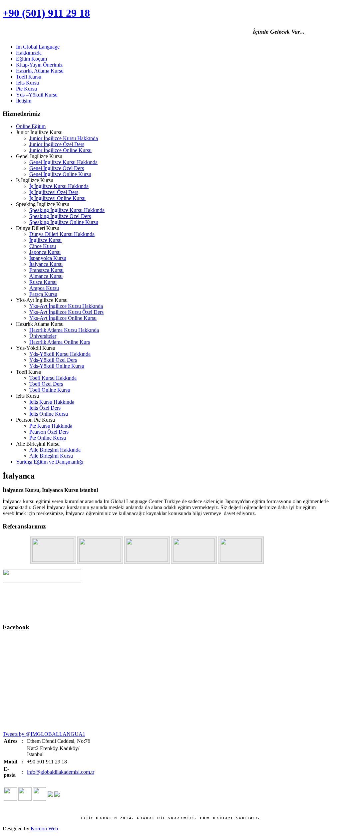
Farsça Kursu (43, 294)
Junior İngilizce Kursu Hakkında (63, 138)
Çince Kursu (42, 246)
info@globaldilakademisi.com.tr (60, 772)
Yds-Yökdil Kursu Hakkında (60, 354)
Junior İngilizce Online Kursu (60, 150)
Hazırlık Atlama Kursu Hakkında (64, 330)
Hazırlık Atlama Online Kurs (59, 342)
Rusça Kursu (43, 282)
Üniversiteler (42, 336)
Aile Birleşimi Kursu (51, 456)
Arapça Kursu (44, 288)
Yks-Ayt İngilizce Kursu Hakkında (66, 306)
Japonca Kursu (45, 252)
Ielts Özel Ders (45, 408)
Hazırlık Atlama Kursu (40, 71)
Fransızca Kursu (46, 270)
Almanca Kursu (46, 276)
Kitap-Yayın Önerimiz (39, 65)
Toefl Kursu (28, 77)
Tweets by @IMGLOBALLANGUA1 (44, 734)
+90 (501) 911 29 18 (46, 13)
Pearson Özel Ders (49, 432)
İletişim (23, 101)
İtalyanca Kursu (46, 264)
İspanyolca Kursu (47, 258)
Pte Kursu (26, 89)
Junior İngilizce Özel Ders (56, 144)
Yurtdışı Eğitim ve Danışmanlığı (49, 462)
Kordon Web (44, 828)
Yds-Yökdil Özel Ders (53, 360)
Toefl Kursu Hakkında (53, 378)
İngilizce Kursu (45, 240)
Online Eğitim (31, 126)
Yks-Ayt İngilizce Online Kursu (63, 318)
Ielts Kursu (27, 83)
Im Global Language (38, 47)
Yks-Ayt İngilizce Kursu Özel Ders (66, 312)
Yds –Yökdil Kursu (37, 95)
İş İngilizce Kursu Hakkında (59, 186)
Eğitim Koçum (31, 59)
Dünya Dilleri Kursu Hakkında (62, 234)
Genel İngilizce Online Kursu (60, 174)
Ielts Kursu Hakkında (51, 402)
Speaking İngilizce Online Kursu (63, 222)
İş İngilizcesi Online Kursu (57, 198)
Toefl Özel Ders (46, 384)
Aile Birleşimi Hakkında (55, 450)
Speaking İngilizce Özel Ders (60, 216)
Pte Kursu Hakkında (50, 426)
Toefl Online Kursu (49, 390)
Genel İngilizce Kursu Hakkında (63, 162)
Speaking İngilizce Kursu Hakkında (67, 210)
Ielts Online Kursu (48, 414)
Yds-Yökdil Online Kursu (56, 366)
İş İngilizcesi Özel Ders (53, 192)
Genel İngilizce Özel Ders (56, 168)
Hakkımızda (29, 53)
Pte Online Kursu (47, 438)
